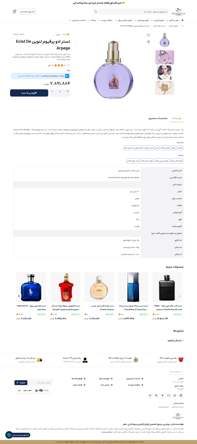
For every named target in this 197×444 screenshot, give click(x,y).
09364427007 (178, 407)
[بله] (156, 395)
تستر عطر (149, 147)
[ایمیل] (168, 395)
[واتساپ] (174, 395)
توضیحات (176, 118)
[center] (96, 11)
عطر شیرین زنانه (161, 160)
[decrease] (52, 91)
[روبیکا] (150, 395)
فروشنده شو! (104, 378)
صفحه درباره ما (134, 385)
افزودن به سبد (29, 93)
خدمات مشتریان (79, 20)
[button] (18, 296)
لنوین (58, 34)
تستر (157, 147)
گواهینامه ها (77, 378)
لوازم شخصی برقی (125, 20)
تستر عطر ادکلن (159, 25)
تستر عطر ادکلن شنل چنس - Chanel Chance (102, 307)
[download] (25, 390)
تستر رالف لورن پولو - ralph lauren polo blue (31, 307)
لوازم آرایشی (159, 20)
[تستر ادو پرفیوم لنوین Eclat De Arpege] (178, 416)
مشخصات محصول (158, 118)
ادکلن (180, 147)
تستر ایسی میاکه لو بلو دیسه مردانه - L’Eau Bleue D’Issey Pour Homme (133, 307)
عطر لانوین (138, 147)
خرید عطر (127, 147)
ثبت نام (23, 11)
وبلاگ (93, 20)
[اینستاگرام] (181, 395)
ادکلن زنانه (165, 147)
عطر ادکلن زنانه (177, 160)
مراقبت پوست (106, 20)
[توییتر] (162, 395)
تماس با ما (105, 385)
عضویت (22, 382)
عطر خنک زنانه (147, 160)
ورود (29, 11)
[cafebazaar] (42, 390)
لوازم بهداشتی (143, 20)
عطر (173, 147)
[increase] (67, 91)
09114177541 (163, 407)
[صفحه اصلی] (183, 25)
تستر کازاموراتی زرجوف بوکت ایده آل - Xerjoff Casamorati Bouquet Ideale (66, 307)
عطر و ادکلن (174, 20)
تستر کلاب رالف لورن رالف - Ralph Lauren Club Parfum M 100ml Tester (168, 307)
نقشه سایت (77, 385)
